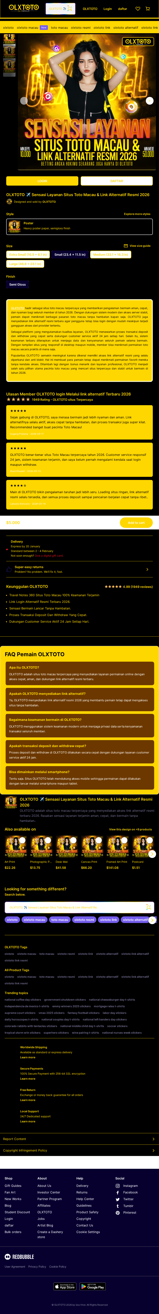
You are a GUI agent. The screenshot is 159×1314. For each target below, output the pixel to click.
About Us (44, 1186)
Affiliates (43, 1205)
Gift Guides (13, 1186)
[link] (12, 919)
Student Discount (17, 1212)
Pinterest (129, 1212)
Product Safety (87, 1212)
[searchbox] (79, 907)
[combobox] (60, 8)
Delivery (82, 1186)
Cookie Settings (88, 1232)
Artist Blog (45, 1225)
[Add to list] (22, 840)
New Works (13, 1199)
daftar (9, 1225)
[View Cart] (148, 8)
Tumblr (128, 1206)
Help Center (85, 1199)
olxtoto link (102, 28)
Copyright (83, 1219)
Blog (8, 1205)
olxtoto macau (31, 28)
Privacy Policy (37, 1266)
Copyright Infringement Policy (25, 1150)
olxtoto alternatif (125, 28)
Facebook (130, 1192)
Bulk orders (13, 1232)
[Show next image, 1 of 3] (150, 101)
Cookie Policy (57, 1266)
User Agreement (15, 1266)
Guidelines (84, 1205)
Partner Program (49, 1199)
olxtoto (8, 28)
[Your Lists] (138, 8)
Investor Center (48, 1192)
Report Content (14, 1139)
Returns (81, 1192)
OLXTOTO (17, 308)
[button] (9, 37)
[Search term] (69, 9)
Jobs (41, 1219)
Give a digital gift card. (49, 555)
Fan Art (10, 1192)
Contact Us (84, 1225)
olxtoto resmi (81, 28)
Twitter (128, 1199)
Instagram (130, 1186)
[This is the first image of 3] (24, 101)
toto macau (59, 28)
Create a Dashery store (50, 1234)
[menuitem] (8, 27)
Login (9, 1219)
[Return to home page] (23, 9)
